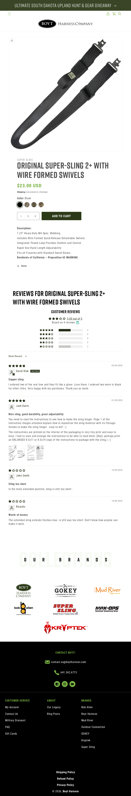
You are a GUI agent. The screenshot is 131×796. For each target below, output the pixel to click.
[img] (17, 366)
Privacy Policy (65, 785)
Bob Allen (87, 707)
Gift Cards (11, 733)
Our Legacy (54, 707)
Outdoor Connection (93, 727)
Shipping (21, 192)
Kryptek (85, 740)
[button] (9, 14)
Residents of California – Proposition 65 (47, 257)
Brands (86, 700)
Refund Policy (65, 778)
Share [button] (24, 266)
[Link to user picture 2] (35, 452)
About (51, 700)
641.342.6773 (69, 672)
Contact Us (11, 713)
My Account (12, 707)
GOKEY (85, 733)
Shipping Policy (65, 772)
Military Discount (15, 720)
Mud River (87, 720)
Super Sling (88, 747)
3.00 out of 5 (74, 318)
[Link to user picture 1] (17, 452)
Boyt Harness (89, 713)
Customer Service (17, 700)
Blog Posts (53, 713)
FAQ (7, 727)
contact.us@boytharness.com (68, 662)
